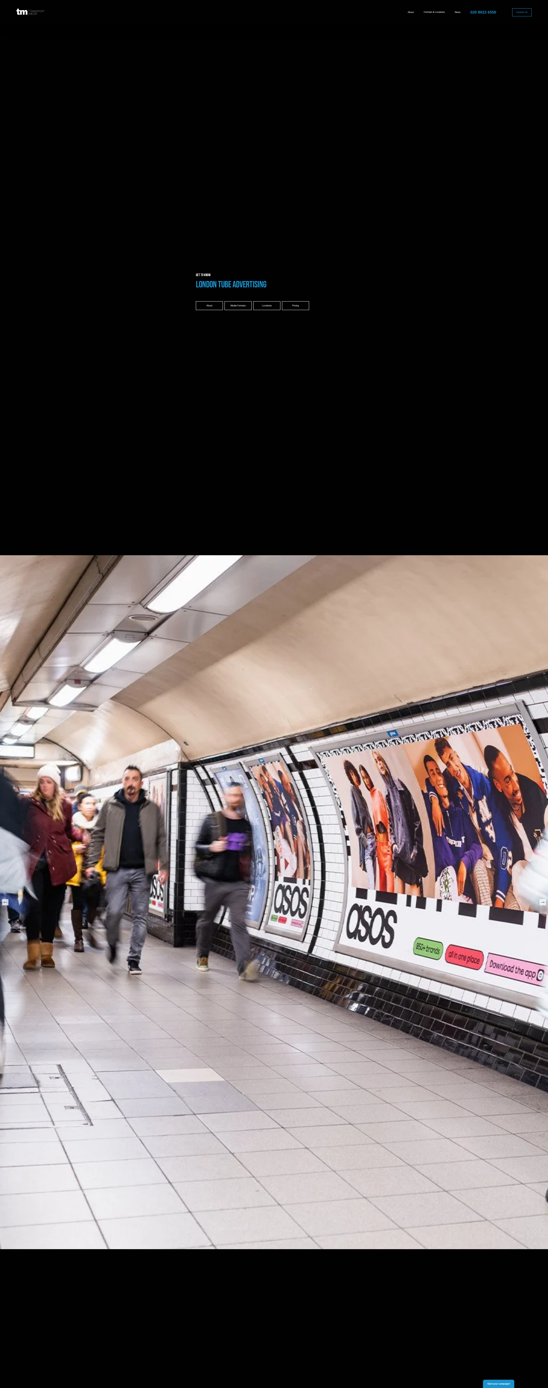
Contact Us (522, 12)
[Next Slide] (543, 902)
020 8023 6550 (483, 12)
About (411, 12)
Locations (267, 305)
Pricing (295, 305)
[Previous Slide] (5, 902)
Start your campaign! (498, 1384)
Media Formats (238, 305)
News (458, 12)
